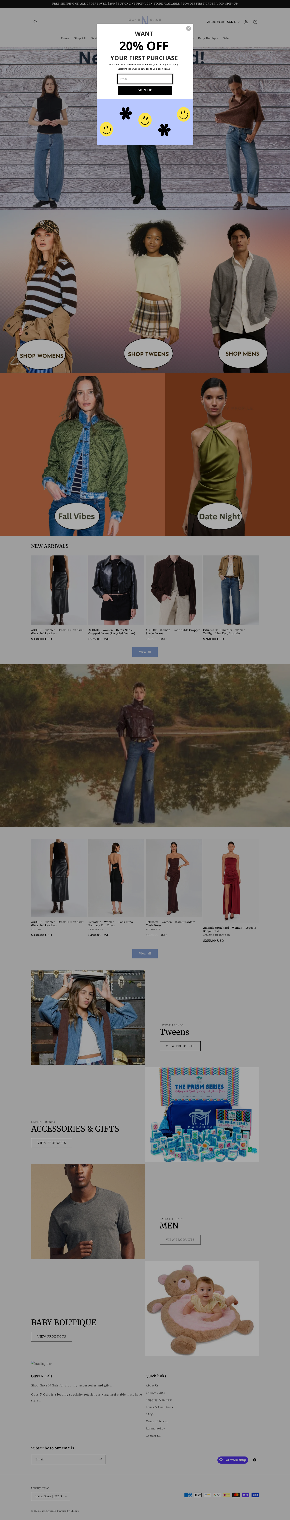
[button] (188, 28)
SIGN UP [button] (145, 90)
